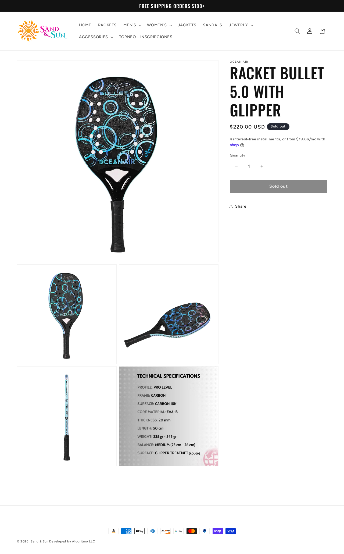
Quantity (237, 155)
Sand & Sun (40, 541)
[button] (132, 25)
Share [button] (240, 206)
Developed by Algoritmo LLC (72, 541)
